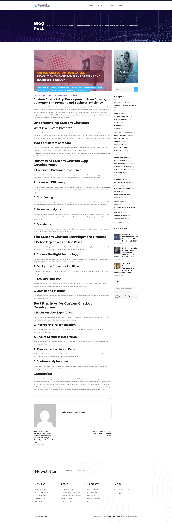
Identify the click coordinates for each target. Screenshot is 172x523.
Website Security (120, 219)
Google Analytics (120, 157)
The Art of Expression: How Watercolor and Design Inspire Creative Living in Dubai (124, 268)
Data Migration (119, 141)
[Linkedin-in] (120, 493)
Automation (118, 113)
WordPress (118, 222)
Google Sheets (119, 160)
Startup (117, 192)
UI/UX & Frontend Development (61, 90)
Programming (76, 87)
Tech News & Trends (121, 195)
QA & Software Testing (122, 182)
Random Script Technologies (57, 95)
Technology (42, 90)
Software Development (93, 87)
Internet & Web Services (123, 166)
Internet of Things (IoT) (60, 87)
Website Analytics (82, 90)
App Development (120, 103)
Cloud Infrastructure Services (123, 288)
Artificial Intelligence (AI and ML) (125, 107)
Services (111, 6)
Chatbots (117, 126)
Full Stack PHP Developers (123, 292)
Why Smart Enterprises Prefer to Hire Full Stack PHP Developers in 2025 (130, 238)
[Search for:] (126, 89)
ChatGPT (117, 129)
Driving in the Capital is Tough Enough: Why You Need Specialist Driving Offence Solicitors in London (126, 252)
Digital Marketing (120, 148)
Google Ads (118, 154)
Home (91, 6)
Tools (116, 204)
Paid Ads (117, 176)
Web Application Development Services (124, 296)
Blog (120, 6)
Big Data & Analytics (121, 116)
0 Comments (73, 95)
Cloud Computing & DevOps (123, 132)
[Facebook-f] (117, 493)
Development (62, 26)
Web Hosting (118, 213)
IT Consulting (119, 173)
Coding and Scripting (122, 135)
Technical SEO (119, 198)
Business (117, 123)
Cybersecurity (119, 138)
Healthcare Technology (123, 163)
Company (100, 6)
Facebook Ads (119, 151)
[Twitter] (114, 493)
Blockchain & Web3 (121, 119)
